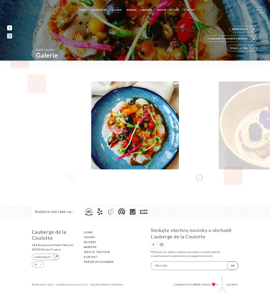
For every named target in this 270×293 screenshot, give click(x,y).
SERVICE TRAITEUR (168, 10)
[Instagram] (9, 35)
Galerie (117, 10)
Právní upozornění (99, 262)
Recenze (132, 10)
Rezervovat (99, 10)
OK (232, 265)
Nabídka (147, 10)
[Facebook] (9, 27)
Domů (83, 10)
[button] (199, 177)
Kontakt (189, 10)
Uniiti (234, 284)
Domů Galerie (45, 49)
